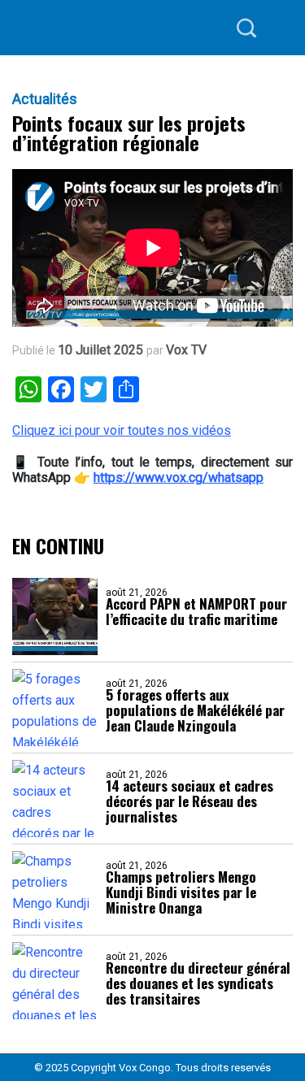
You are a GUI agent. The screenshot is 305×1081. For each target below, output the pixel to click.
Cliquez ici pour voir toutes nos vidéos (121, 430)
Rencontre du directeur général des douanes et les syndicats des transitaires (198, 983)
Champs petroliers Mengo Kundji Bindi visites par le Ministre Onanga (181, 892)
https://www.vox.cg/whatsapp (179, 477)
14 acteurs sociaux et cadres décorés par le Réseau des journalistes (189, 801)
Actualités (44, 99)
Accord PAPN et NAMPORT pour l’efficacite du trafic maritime (196, 611)
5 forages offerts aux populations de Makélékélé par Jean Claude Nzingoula (195, 710)
